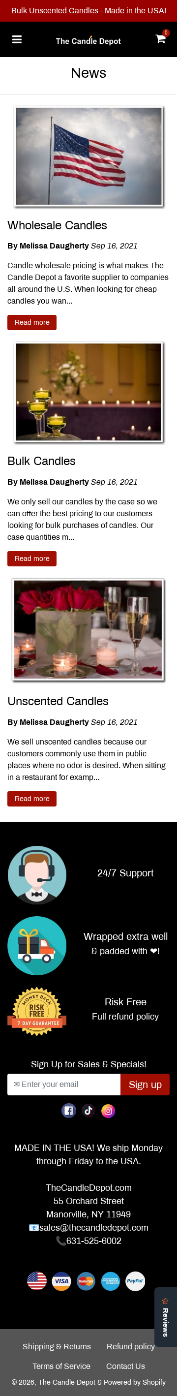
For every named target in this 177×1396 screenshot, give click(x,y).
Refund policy (131, 1346)
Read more (32, 322)
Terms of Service (61, 1366)
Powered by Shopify (135, 1382)
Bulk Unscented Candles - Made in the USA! (88, 10)
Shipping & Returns (57, 1346)
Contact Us (125, 1366)
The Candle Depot (66, 1382)
